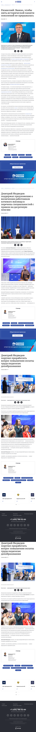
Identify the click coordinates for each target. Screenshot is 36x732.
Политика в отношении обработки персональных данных (18, 532)
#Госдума (14, 154)
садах (16, 107)
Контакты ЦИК (4, 515)
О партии (3, 513)
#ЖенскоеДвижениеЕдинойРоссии (18, 480)
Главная (2, 4)
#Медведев (30, 480)
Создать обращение (17, 167)
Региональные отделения (28, 513)
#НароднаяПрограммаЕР (27, 477)
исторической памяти (15, 84)
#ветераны (15, 157)
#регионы (17, 477)
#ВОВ (7, 154)
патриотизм (28, 113)
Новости (13, 4)
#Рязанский (21, 154)
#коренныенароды (29, 325)
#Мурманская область (8, 477)
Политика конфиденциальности (18, 531)
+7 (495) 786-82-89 (18, 519)
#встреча (28, 154)
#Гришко (18, 482)
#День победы (7, 157)
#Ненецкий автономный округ (17, 325)
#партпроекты (6, 325)
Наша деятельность (8, 4)
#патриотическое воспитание (25, 157)
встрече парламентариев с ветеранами (20, 59)
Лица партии (15, 513)
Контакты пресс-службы (17, 515)
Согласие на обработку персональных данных (18, 533)
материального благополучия (7, 68)
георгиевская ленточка (6, 91)
